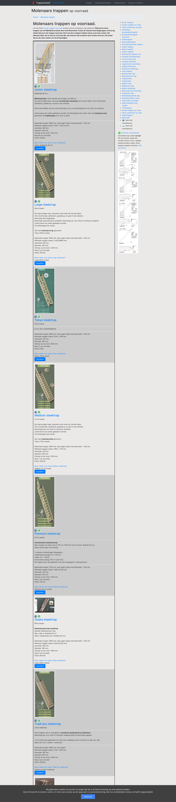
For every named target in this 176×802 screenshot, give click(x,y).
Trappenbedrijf (43, 3)
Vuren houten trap (129, 59)
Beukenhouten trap (129, 76)
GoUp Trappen (127, 22)
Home (35, 17)
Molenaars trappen (47, 17)
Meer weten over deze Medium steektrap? (51, 466)
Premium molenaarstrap (131, 57)
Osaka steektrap (46, 619)
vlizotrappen (127, 108)
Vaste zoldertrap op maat (132, 27)
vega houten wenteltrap (131, 64)
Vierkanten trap (128, 93)
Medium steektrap (47, 415)
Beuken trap (126, 83)
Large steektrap (45, 204)
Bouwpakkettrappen (103, 3)
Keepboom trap (128, 86)
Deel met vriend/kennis (130, 133)
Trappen (89, 3)
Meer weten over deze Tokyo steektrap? (50, 354)
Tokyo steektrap (45, 320)
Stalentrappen (127, 115)
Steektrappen (127, 39)
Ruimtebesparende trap (131, 96)
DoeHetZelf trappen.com (131, 54)
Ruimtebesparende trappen (132, 44)
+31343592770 (58, 3)
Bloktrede (125, 118)
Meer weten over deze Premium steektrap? (51, 587)
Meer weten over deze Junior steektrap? (50, 143)
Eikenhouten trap (128, 74)
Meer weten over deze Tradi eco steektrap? (51, 767)
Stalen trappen (127, 47)
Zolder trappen (127, 52)
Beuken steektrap (128, 88)
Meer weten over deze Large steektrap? (50, 258)
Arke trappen (127, 71)
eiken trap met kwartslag (131, 91)
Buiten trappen (127, 49)
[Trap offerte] (130, 163)
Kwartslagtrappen (129, 42)
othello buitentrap (129, 66)
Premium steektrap (47, 533)
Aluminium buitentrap (130, 69)
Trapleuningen (120, 3)
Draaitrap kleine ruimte (131, 98)
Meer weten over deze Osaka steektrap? (50, 660)
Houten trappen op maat (131, 25)
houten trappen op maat (52, 28)
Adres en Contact (135, 3)
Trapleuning (126, 81)
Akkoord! (88, 796)
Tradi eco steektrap (48, 724)
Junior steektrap (46, 89)
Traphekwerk (127, 79)
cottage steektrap (129, 61)
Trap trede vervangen (130, 101)
